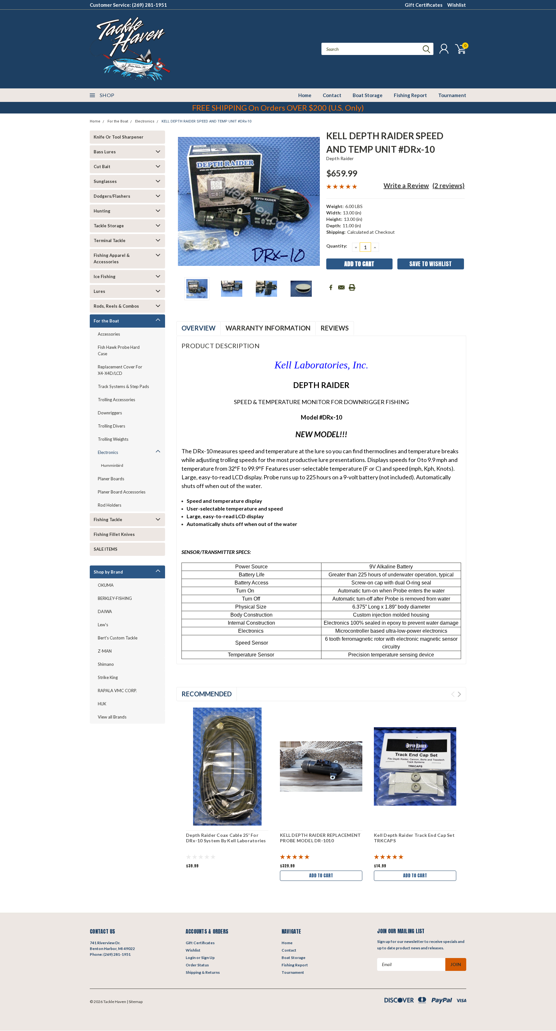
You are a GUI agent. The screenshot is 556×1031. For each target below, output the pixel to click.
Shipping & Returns (203, 972)
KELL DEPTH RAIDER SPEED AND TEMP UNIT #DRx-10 (206, 121)
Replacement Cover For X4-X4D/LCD (120, 370)
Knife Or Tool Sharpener (119, 137)
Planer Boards (111, 478)
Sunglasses (105, 181)
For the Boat (117, 121)
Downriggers (110, 412)
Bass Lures (105, 151)
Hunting (102, 210)
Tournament (452, 95)
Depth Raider (340, 158)
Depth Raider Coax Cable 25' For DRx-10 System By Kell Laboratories (226, 838)
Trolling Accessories (116, 399)
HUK (102, 703)
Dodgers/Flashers (112, 196)
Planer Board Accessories (121, 491)
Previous (184, 201)
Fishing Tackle (108, 519)
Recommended (206, 694)
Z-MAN (105, 651)
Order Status (197, 965)
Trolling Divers (111, 426)
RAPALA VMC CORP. (117, 690)
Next (313, 201)
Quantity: (336, 246)
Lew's (103, 624)
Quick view (227, 766)
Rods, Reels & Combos (116, 306)
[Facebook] (331, 287)
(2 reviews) (448, 185)
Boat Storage (368, 95)
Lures (99, 291)
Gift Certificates (423, 5)
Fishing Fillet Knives (114, 534)
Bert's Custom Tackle (117, 637)
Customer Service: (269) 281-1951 (128, 5)
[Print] (352, 287)
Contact (332, 95)
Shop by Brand (108, 571)
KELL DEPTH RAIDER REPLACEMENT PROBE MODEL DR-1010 (320, 838)
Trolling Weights (113, 439)
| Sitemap (135, 1001)
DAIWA (105, 611)
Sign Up (208, 957)
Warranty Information (268, 328)
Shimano (106, 664)
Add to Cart (321, 875)
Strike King (108, 677)
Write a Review (406, 185)
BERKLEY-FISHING (115, 598)
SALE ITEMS (105, 549)
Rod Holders (109, 505)
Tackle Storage (109, 225)
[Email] (341, 287)
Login (191, 957)
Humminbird (112, 465)
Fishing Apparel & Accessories (112, 258)
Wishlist (456, 5)
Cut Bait (102, 166)
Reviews (334, 328)
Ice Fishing (105, 276)
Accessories (109, 334)
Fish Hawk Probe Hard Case (119, 350)
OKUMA (106, 585)
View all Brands (112, 716)
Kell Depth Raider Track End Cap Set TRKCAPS (414, 838)
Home (304, 95)
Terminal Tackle (109, 240)
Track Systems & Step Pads (123, 386)
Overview (198, 328)
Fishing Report (410, 95)
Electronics (144, 121)
